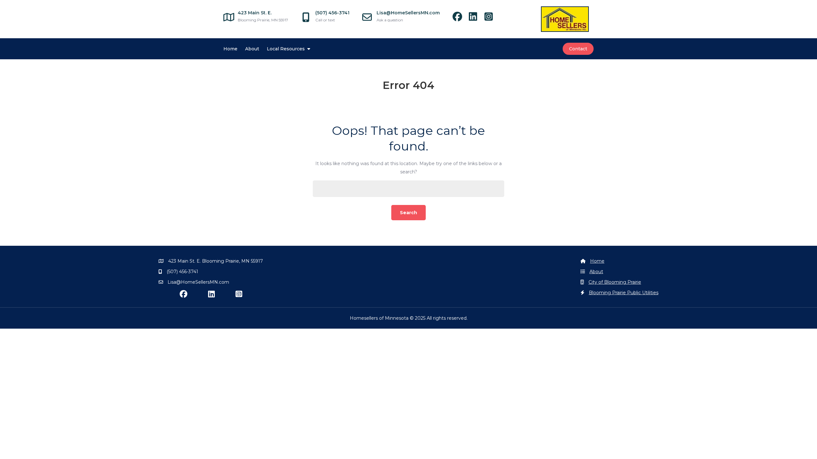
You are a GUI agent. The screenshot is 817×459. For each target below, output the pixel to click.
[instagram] (491, 18)
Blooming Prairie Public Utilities (623, 292)
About (252, 49)
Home (230, 49)
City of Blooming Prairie (614, 282)
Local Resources (286, 49)
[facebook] (460, 18)
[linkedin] (476, 18)
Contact (578, 49)
